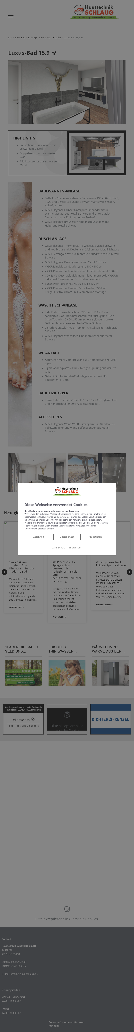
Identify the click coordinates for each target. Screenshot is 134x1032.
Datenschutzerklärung (69, 525)
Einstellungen (67, 536)
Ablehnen (38, 536)
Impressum (75, 547)
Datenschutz (58, 547)
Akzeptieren (95, 536)
